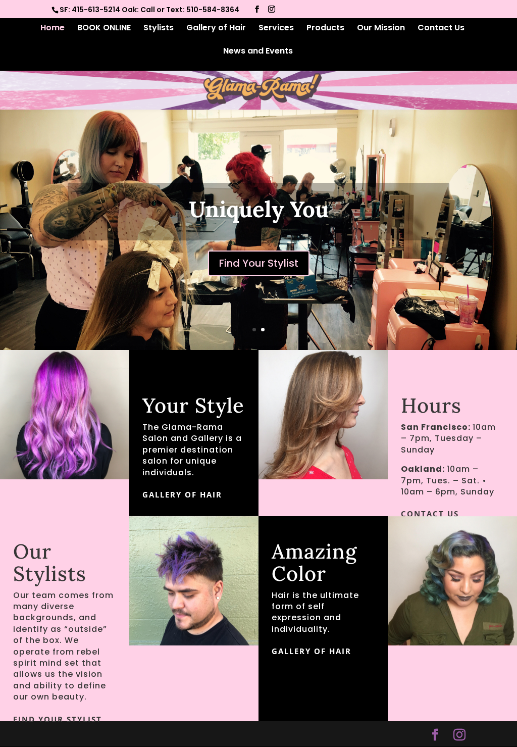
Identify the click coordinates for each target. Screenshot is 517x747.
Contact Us (441, 28)
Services (276, 28)
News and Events (258, 52)
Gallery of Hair (216, 28)
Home (52, 28)
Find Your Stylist (57, 719)
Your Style (258, 233)
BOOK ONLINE (104, 28)
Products (325, 28)
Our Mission (381, 28)
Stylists (158, 28)
